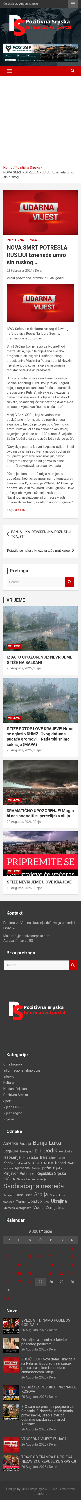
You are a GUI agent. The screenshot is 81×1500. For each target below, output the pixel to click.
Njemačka (22, 1168)
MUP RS (48, 1163)
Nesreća (8, 1168)
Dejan (39, 270)
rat (32, 1173)
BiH (38, 1151)
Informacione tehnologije (21, 1070)
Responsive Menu (73, 4)
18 (19, 1273)
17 (9, 1273)
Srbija (41, 1194)
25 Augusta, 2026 (19, 668)
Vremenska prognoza (17, 1208)
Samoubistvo (26, 1179)
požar (46, 1168)
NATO (71, 1163)
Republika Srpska (51, 1173)
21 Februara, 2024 (19, 270)
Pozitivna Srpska (22, 240)
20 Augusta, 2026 (19, 822)
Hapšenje (12, 1157)
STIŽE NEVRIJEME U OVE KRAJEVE (39, 882)
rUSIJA (20, 510)
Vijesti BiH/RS (13, 1107)
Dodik (50, 1150)
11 (19, 1265)
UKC (46, 1201)
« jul (6, 1299)
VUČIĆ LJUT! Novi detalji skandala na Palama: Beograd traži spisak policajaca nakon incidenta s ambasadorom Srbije (48, 1365)
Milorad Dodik (26, 1163)
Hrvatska (30, 1157)
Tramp (21, 1202)
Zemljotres (55, 1208)
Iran (43, 1157)
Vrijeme (14, 646)
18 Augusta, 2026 (19, 888)
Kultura (8, 1083)
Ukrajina (59, 1201)
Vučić (38, 1207)
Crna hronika (12, 1064)
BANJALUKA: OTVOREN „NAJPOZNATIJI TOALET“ (41, 534)
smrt (19, 1195)
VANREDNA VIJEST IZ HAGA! (44, 1439)
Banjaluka (10, 1151)
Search (69, 582)
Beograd (26, 1151)
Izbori (52, 1157)
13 (40, 1265)
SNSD (28, 1195)
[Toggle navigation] (9, 71)
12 (30, 1265)
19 (30, 1273)
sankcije (41, 1179)
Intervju (8, 1077)
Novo (12, 1310)
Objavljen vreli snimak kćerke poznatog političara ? (44, 1342)
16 (72, 1265)
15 (61, 1265)
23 (72, 1273)
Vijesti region (12, 1113)
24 (9, 1282)
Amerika (10, 1143)
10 (9, 1265)
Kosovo (9, 1163)
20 (40, 1273)
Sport (7, 1101)
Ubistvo (35, 1201)
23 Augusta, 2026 (19, 750)
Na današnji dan (15, 1089)
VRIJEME (16, 600)
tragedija (8, 1201)
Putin (24, 1173)
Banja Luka (47, 1142)
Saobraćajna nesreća (33, 1186)
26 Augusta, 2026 (33, 1330)
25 (19, 1282)
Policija (36, 1168)
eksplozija (65, 1151)
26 (30, 1282)
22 (61, 1273)
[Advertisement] (40, 122)
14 (51, 1265)
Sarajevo (8, 1195)
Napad (60, 1163)
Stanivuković (58, 1195)
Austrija (25, 1143)
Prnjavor (10, 1173)
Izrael (61, 1157)
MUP (39, 1163)
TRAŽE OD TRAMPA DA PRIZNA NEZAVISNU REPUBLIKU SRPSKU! (48, 1459)
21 (51, 1273)
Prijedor (57, 1168)
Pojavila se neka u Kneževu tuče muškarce (38, 551)
